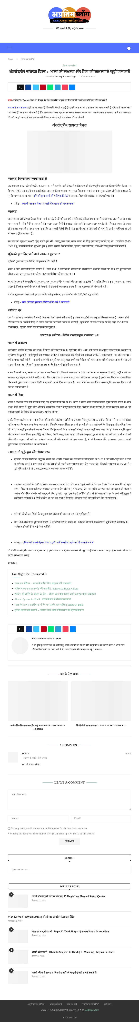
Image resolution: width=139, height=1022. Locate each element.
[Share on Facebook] (28, 87)
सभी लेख (108, 1004)
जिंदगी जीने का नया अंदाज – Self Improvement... (101, 725)
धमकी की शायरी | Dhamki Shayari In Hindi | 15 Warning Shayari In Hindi (73, 952)
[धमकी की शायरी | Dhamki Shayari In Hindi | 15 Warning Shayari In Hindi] (18, 957)
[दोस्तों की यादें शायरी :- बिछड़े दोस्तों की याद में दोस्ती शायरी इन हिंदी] (18, 977)
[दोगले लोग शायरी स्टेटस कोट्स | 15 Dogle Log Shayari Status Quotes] (18, 901)
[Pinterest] (77, 35)
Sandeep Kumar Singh (65, 76)
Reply (128, 754)
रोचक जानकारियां (27, 59)
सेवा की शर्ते (72, 1004)
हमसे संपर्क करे (56, 1004)
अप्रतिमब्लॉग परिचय (36, 1004)
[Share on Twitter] (36, 87)
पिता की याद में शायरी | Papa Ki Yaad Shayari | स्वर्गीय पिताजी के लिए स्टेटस (70, 931)
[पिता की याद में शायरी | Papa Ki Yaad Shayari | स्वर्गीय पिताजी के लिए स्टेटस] (18, 936)
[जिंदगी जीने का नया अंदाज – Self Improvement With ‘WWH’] (101, 701)
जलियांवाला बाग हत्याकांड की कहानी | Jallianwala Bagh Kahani (46, 588)
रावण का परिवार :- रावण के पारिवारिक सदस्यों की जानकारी (43, 583)
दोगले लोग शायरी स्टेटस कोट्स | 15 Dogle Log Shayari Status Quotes (68, 896)
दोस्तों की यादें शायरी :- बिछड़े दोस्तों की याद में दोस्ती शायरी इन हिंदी (64, 972)
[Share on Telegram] (58, 87)
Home (10, 59)
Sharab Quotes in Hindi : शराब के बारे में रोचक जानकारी (43, 599)
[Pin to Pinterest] (43, 87)
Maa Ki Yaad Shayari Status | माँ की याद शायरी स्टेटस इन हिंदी (41, 916)
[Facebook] (67, 35)
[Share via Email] (72, 87)
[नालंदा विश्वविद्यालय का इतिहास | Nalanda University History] (38, 701)
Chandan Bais (91, 1010)
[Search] (123, 48)
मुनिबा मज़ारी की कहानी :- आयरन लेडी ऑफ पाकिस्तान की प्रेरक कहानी (49, 610)
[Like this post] (21, 87)
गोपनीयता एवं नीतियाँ (90, 1004)
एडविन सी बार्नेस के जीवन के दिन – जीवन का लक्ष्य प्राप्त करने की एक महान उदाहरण (55, 594)
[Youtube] (62, 35)
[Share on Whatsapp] (50, 87)
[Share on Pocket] (65, 87)
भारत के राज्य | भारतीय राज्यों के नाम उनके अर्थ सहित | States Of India (49, 604)
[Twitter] (72, 35)
